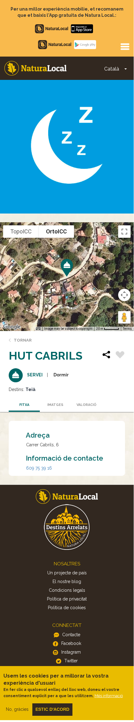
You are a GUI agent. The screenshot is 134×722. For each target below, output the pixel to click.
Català (111, 69)
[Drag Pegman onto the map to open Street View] (124, 317)
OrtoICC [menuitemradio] (56, 231)
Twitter (71, 660)
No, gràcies (17, 709)
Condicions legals (67, 590)
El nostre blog (67, 581)
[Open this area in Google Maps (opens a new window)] (12, 327)
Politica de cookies (67, 607)
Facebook (71, 643)
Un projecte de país (67, 572)
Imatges (55, 405)
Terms (127, 328)
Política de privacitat (67, 598)
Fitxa (24, 405)
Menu (124, 46)
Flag (120, 356)
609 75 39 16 (39, 468)
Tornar (23, 340)
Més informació (109, 695)
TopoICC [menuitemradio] (21, 231)
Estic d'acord (52, 709)
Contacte (71, 634)
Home (35, 68)
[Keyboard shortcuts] (38, 329)
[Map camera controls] (124, 295)
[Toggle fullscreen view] (124, 231)
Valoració (86, 405)
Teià (30, 389)
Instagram (71, 652)
